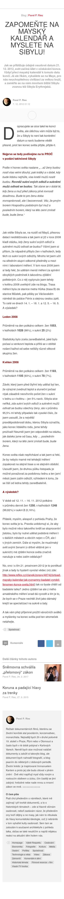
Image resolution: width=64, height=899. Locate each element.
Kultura (42, 846)
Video (36, 854)
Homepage (17, 842)
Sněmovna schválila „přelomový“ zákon (19, 669)
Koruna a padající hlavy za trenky (22, 690)
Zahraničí (16, 858)
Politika (25, 850)
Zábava (46, 854)
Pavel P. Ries (35, 15)
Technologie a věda (21, 854)
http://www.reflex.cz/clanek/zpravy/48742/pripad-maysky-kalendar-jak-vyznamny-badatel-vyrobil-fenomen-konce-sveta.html (32, 579)
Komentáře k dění (32, 858)
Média (52, 846)
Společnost (14, 629)
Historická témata (20, 862)
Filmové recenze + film (42, 862)
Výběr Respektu (33, 842)
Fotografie (30, 846)
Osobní (15, 850)
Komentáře (13, 643)
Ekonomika (17, 846)
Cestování (49, 842)
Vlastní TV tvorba (20, 866)
